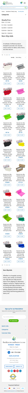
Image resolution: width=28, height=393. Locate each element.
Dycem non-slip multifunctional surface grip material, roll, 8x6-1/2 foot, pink (21, 101)
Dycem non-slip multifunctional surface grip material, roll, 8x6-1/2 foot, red (7, 101)
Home (3, 11)
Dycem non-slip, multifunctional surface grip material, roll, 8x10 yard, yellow (20, 152)
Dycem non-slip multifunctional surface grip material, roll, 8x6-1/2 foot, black (7, 152)
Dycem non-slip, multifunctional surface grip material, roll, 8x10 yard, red (7, 202)
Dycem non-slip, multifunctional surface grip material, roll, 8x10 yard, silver (20, 177)
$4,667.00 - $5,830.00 (7, 33)
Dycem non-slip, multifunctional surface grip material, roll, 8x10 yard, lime (7, 227)
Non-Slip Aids (21, 11)
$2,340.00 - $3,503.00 (7, 28)
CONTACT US (19, 366)
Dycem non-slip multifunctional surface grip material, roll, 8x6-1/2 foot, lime (7, 126)
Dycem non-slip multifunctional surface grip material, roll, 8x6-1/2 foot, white (7, 76)
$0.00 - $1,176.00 (6, 22)
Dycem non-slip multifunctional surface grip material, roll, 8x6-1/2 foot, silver (21, 76)
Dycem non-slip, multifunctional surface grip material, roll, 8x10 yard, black (7, 254)
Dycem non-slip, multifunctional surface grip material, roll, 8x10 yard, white (7, 177)
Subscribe (14, 320)
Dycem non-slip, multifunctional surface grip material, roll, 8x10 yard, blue (20, 254)
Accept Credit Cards (13, 379)
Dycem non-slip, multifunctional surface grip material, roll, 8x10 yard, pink (20, 202)
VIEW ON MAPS (9, 366)
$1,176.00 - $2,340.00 (7, 25)
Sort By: (12, 57)
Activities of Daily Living (11, 11)
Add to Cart (7, 83)
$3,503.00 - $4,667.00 (7, 30)
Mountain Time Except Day (14, 349)
